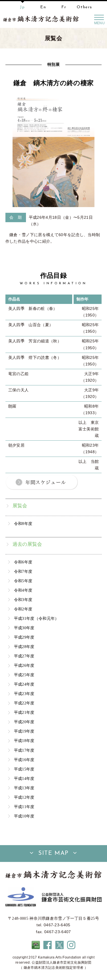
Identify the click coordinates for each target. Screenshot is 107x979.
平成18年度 (24, 740)
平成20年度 (24, 722)
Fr (63, 7)
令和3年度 (23, 599)
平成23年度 (24, 693)
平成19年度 (24, 731)
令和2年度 (23, 609)
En (43, 7)
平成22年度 (24, 703)
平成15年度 (24, 769)
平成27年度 (24, 656)
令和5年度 (23, 581)
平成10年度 (24, 816)
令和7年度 (23, 571)
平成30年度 (24, 628)
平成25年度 (24, 675)
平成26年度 (24, 665)
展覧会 (20, 505)
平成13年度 (24, 788)
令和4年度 (23, 590)
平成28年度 (24, 646)
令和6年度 (23, 562)
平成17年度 (24, 750)
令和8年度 (23, 523)
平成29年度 (24, 637)
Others (84, 7)
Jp (22, 7)
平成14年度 (24, 778)
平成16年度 (24, 759)
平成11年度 (24, 806)
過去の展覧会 (27, 544)
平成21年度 (24, 712)
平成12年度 (24, 797)
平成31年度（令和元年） (36, 618)
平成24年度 (24, 684)
